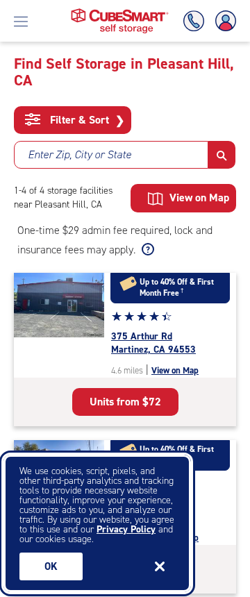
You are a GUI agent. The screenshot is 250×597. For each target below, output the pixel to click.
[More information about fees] (146, 249)
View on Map (175, 370)
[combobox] (111, 155)
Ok (51, 566)
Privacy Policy (126, 529)
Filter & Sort (85, 120)
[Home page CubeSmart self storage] (119, 12)
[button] (221, 155)
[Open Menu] (21, 20)
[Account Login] (223, 21)
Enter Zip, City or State (79, 154)
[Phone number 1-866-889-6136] (196, 21)
